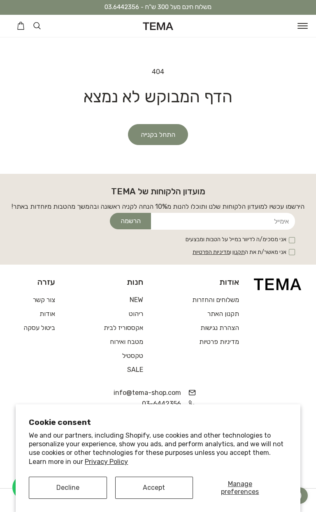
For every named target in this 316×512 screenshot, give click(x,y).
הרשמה (131, 221)
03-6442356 (161, 403)
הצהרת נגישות (219, 328)
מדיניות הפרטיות (211, 252)
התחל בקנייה (158, 134)
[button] (302, 25)
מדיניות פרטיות (219, 342)
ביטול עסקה (39, 328)
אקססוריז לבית (123, 328)
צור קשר (44, 300)
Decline (67, 487)
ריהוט (136, 314)
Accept (154, 487)
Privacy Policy (106, 462)
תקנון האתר (223, 314)
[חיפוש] (37, 26)
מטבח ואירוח (126, 342)
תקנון (238, 252)
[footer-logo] (277, 284)
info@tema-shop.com (152, 392)
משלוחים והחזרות (215, 300)
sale (135, 370)
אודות (47, 314)
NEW (136, 300)
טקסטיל (132, 356)
